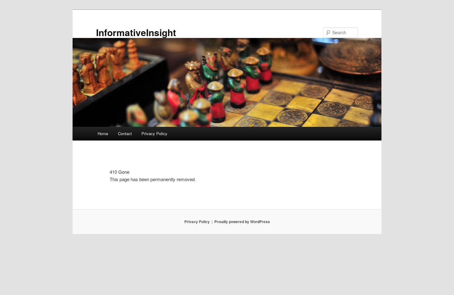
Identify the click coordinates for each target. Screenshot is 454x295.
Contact (125, 133)
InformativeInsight (136, 32)
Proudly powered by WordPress (242, 221)
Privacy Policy (154, 133)
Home (103, 133)
